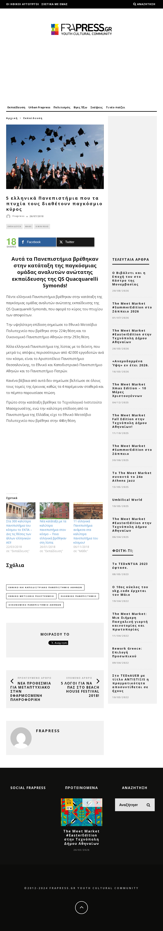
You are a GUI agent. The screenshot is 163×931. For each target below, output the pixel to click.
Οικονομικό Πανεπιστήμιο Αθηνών (34, 604)
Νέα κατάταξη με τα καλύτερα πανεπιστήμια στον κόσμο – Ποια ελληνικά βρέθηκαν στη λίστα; (53, 531)
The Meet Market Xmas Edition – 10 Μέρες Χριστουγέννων (129, 390)
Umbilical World (127, 500)
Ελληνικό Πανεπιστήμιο (79, 596)
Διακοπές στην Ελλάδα (24, 12)
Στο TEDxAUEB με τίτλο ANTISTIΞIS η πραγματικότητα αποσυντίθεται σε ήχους (130, 683)
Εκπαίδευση (16, 107)
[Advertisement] (81, 70)
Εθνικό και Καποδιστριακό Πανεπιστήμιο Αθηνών (45, 587)
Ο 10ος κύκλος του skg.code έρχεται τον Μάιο (130, 591)
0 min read (42, 226)
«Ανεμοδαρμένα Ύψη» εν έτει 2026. (130, 363)
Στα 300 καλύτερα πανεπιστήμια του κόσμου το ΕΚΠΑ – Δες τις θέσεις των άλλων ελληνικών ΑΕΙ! (19, 531)
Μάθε (28, 226)
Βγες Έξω (80, 107)
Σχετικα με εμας (54, 4)
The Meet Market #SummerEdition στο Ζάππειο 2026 (132, 307)
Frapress (19, 216)
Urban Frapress (39, 107)
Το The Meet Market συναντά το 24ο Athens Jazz (132, 477)
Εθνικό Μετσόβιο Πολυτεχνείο (31, 596)
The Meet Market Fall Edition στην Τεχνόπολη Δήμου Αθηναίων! (129, 421)
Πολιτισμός (61, 107)
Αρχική (12, 118)
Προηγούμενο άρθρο (35, 677)
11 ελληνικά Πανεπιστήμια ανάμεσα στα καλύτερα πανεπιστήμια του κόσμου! (85, 531)
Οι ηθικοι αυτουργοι (22, 4)
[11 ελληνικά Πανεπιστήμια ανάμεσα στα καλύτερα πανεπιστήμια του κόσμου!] (88, 510)
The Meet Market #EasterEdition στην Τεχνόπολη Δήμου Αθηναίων (132, 336)
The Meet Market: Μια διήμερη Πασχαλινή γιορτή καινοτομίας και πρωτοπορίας (130, 621)
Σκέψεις (96, 107)
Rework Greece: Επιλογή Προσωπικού (127, 652)
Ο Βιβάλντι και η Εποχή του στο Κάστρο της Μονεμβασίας (129, 278)
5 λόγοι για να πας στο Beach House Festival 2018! (80, 689)
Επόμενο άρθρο (79, 677)
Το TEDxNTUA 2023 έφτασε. (130, 566)
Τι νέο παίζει (115, 107)
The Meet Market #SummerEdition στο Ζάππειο (132, 449)
